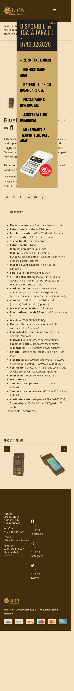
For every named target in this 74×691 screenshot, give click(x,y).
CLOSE (53, 22)
